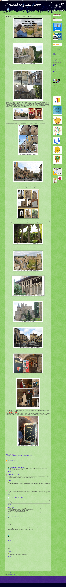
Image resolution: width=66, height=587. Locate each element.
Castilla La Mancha (55, 58)
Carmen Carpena (10, 490)
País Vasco (54, 70)
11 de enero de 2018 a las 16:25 (17, 490)
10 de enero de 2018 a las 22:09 (15, 474)
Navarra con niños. (20, 455)
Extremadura (54, 61)
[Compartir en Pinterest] (13, 454)
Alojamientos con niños (56, 49)
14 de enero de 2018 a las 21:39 (21, 497)
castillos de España (13, 455)
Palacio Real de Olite (26, 455)
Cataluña (54, 59)
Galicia (54, 64)
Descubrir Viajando (10, 543)
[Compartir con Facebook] (12, 454)
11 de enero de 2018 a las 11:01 (21, 467)
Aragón (54, 53)
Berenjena (9, 474)
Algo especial (9, 507)
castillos (9, 455)
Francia (54, 63)
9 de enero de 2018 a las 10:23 (13, 460)
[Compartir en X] (11, 454)
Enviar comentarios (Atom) (11, 574)
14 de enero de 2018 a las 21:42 (21, 516)
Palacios (31, 455)
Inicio (29, 572)
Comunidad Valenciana (56, 60)
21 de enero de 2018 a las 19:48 (21, 553)
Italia (54, 65)
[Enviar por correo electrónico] (10, 454)
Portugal (54, 72)
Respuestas (10, 465)
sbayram (37, 580)
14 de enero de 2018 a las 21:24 (21, 535)
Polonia (54, 71)
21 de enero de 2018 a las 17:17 (17, 543)
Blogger (44, 580)
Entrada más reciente (8, 572)
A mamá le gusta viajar (23, 4)
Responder (9, 471)
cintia (8, 460)
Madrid (54, 66)
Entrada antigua (48, 572)
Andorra (54, 52)
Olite (23, 455)
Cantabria (54, 55)
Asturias (54, 54)
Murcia (54, 67)
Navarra (16, 455)
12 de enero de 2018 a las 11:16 (15, 507)
